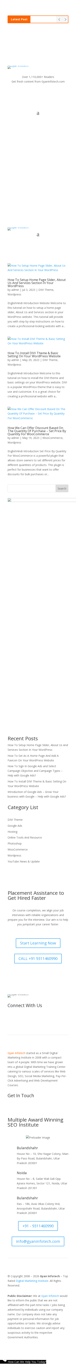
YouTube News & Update (24, 861)
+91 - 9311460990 (38, 1225)
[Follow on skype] (53, 93)
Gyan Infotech (50, 1296)
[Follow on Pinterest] (61, 93)
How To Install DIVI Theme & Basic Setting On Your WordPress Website (34, 354)
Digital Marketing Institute (32, 1281)
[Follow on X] (22, 93)
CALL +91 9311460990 (38, 958)
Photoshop (15, 843)
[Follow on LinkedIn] (46, 93)
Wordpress (14, 294)
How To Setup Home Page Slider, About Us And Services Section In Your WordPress (37, 283)
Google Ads (15, 825)
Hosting (12, 831)
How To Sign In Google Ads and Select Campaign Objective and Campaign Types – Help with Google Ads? (35, 770)
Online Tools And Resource (25, 837)
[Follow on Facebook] (14, 93)
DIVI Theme (45, 290)
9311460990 (38, 41)
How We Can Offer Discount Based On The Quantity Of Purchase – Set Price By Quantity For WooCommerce (37, 431)
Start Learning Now (38, 943)
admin (15, 290)
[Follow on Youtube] (38, 93)
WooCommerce (52, 438)
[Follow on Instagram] (30, 93)
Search (62, 488)
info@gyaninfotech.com (42, 189)
